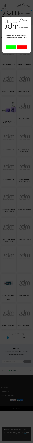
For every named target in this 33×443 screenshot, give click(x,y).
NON (22, 47)
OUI (11, 47)
